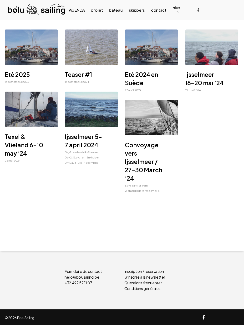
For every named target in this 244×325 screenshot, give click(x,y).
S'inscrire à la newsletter (144, 277)
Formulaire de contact (83, 271)
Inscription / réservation (144, 271)
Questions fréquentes (143, 282)
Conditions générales (142, 288)
